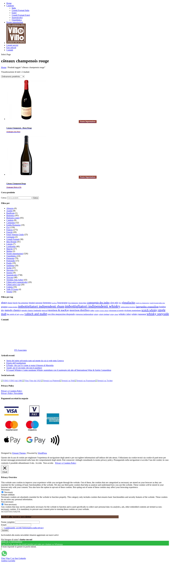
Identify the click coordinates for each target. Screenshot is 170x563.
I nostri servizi (12, 45)
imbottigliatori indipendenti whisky (92, 306)
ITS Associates (20, 350)
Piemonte (10, 258)
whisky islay (125, 314)
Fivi (8, 227)
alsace (4, 302)
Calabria (9, 220)
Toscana (9, 277)
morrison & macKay (58, 310)
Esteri (14, 13)
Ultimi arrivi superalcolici (17, 282)
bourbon (54, 303)
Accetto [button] (38, 463)
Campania (10, 222)
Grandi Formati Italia (20, 10)
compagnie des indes (98, 302)
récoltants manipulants (132, 310)
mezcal (45, 310)
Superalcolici (17, 17)
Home (9, 3)
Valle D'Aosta (12, 289)
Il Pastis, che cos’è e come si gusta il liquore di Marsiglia (30, 365)
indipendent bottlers (128, 307)
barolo (15, 303)
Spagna (9, 273)
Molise (9, 251)
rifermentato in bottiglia (116, 310)
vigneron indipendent (84, 314)
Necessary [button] (5, 490)
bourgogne (62, 302)
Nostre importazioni (14, 22)
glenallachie (128, 302)
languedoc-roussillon (147, 306)
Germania (10, 237)
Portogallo (10, 261)
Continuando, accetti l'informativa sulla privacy (24, 528)
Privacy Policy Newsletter (12, 393)
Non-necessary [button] (7, 502)
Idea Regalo (11, 242)
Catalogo (10, 5)
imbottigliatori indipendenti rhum (41, 306)
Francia (9, 230)
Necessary (8, 492)
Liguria (9, 244)
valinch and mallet (35, 314)
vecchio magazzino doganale (61, 314)
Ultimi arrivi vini (13, 284)
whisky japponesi (138, 314)
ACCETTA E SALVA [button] (10, 511)
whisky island (114, 314)
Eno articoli (11, 47)
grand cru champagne (142, 303)
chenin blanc (82, 303)
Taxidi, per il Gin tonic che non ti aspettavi (24, 368)
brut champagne (73, 303)
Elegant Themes (19, 453)
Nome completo (7, 522)
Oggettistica (17, 20)
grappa (4, 306)
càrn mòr (114, 302)
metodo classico (13, 310)
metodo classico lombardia (31, 310)
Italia (14, 8)
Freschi (9, 232)
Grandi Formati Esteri (21, 15)
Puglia (9, 263)
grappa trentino (13, 307)
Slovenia (10, 270)
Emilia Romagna (13, 225)
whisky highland (104, 314)
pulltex (92, 310)
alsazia (9, 303)
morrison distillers (80, 310)
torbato (22, 314)
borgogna (47, 303)
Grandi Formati (12, 239)
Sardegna (10, 265)
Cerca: (4, 198)
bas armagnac (23, 303)
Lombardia (11, 246)
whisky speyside (158, 314)
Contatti (9, 50)
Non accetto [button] (48, 463)
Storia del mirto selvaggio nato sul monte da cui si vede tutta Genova (35, 360)
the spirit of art (13, 314)
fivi (120, 303)
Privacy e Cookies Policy (11, 391)
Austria (9, 211)
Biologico (10, 215)
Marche (9, 249)
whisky (96, 314)
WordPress (42, 453)
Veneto (9, 292)
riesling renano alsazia (102, 310)
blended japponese (35, 303)
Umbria (9, 287)
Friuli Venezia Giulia (15, 234)
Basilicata (10, 213)
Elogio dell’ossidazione (16, 363)
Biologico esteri (13, 218)
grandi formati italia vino (157, 303)
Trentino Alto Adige (14, 280)
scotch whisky (149, 310)
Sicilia (9, 268)
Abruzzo (10, 208)
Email (3, 525)
